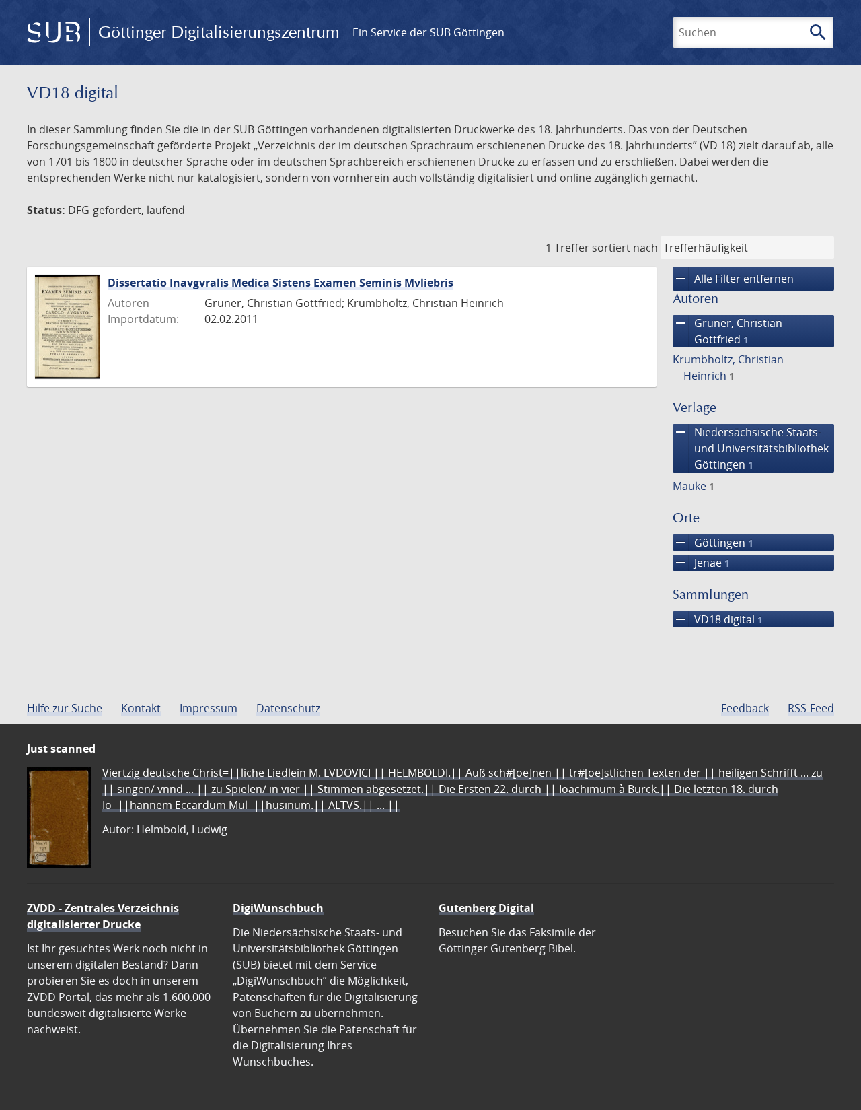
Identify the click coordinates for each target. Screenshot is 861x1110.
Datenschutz (288, 708)
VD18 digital (718, 619)
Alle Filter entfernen (733, 279)
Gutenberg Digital (486, 908)
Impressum (208, 708)
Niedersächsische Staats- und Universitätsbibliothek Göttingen (751, 448)
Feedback (745, 708)
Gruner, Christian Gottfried (727, 331)
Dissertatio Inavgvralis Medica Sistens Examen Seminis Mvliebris (280, 282)
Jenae (701, 563)
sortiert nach (625, 247)
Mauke (693, 486)
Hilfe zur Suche (64, 708)
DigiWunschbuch (278, 908)
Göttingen (713, 542)
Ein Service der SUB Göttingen (428, 32)
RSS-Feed (811, 708)
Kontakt (141, 708)
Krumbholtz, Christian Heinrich (728, 367)
